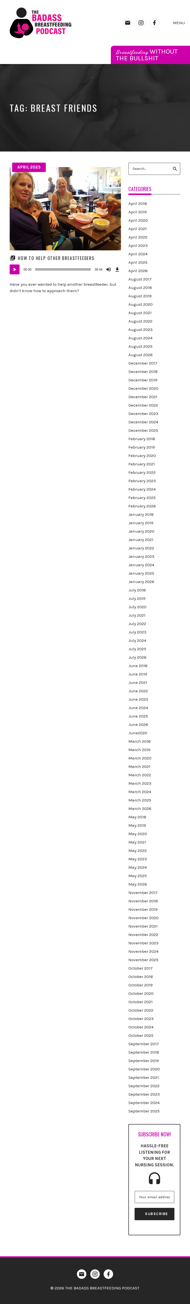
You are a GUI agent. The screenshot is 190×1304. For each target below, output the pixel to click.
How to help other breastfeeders (56, 258)
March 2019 (139, 749)
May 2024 (137, 867)
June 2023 (138, 699)
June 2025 (138, 716)
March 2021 (139, 766)
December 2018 (143, 371)
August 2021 (140, 312)
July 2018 (137, 589)
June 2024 (138, 707)
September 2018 (143, 1052)
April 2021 (137, 228)
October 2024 (140, 1026)
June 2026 (138, 724)
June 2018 (137, 665)
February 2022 (142, 472)
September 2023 (144, 1094)
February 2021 (141, 463)
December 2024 (143, 421)
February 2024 (142, 489)
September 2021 (143, 1077)
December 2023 (143, 413)
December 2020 (143, 388)
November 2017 (143, 892)
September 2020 (144, 1068)
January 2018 (141, 514)
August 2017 (140, 279)
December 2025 (143, 430)
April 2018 (137, 203)
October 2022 (140, 1010)
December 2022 (143, 405)
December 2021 (142, 396)
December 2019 (142, 379)
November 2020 (143, 917)
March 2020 (139, 758)
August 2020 (140, 304)
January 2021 (140, 539)
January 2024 (141, 564)
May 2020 (137, 833)
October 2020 (141, 993)
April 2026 (138, 270)
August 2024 (140, 337)
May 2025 (137, 875)
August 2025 (140, 346)
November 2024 (143, 951)
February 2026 (142, 505)
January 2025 (141, 573)
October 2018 (140, 976)
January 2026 (141, 581)
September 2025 (144, 1110)
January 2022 (141, 547)
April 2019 (137, 211)
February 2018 (141, 438)
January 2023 (141, 556)
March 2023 (139, 783)
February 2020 (142, 455)
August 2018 (140, 287)
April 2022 (137, 237)
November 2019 (143, 909)
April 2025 (137, 262)
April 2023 (29, 167)
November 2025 (143, 959)
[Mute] (108, 269)
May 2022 (137, 850)
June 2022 (138, 690)
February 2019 (141, 447)
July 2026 (137, 657)
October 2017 (140, 968)
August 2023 (140, 329)
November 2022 (143, 934)
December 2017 (142, 363)
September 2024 (144, 1102)
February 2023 (142, 480)
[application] (65, 269)
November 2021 (143, 926)
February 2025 (142, 497)
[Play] (15, 269)
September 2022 (144, 1085)
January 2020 (141, 531)
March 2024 (139, 791)
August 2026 (140, 354)
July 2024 (137, 640)
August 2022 (140, 321)
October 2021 (140, 1001)
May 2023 (137, 858)
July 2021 (136, 615)
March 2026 (139, 808)
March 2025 (139, 800)
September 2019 (143, 1060)
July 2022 (137, 623)
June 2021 (137, 682)
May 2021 (137, 842)
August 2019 (140, 295)
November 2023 (143, 942)
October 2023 (141, 1018)
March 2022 (139, 774)
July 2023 (137, 632)
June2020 (137, 732)
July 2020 (137, 606)
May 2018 (137, 816)
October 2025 (140, 1035)
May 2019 (137, 825)
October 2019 (140, 984)
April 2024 (137, 253)
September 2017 (143, 1043)
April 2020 (138, 220)
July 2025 (137, 648)
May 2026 (137, 884)
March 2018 (139, 741)
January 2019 (140, 522)
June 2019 (137, 674)
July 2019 (136, 598)
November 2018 (143, 900)
